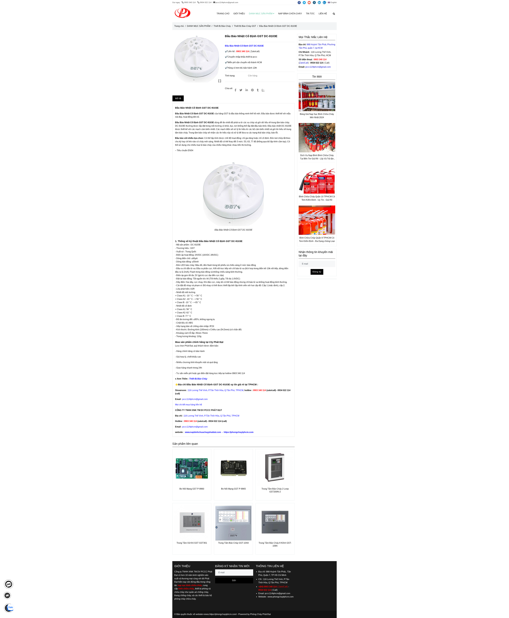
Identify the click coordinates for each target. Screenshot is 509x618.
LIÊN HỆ (323, 13)
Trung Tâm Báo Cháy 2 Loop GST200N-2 (275, 490)
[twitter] (305, 2)
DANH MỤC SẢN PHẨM (261, 13)
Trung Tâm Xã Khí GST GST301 (192, 543)
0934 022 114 (205, 2)
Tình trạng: (230, 76)
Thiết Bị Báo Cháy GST (245, 26)
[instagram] (315, 2)
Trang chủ (179, 26)
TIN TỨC (310, 13)
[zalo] (325, 2)
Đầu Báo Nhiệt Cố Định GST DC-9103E (223, 241)
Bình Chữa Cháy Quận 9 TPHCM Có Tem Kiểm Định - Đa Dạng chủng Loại (317, 239)
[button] (333, 2)
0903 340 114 (190, 2)
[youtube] (310, 2)
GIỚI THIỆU (239, 13)
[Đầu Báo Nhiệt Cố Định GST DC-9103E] (182, 13)
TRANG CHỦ (223, 13)
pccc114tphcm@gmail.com (227, 2)
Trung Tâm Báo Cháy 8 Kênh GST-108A (275, 544)
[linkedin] (320, 2)
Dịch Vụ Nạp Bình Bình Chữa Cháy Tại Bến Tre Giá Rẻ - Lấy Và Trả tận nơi (317, 157)
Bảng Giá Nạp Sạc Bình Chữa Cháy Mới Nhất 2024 (317, 116)
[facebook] (300, 2)
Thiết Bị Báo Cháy (222, 26)
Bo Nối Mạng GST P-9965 (233, 489)
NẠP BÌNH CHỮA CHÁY (290, 13)
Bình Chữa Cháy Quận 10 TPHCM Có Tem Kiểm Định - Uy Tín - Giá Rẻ (317, 198)
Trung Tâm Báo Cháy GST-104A (233, 543)
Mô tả (178, 98)
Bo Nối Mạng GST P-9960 (191, 489)
